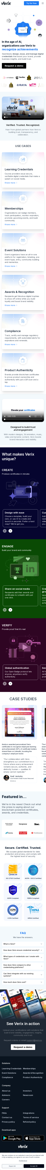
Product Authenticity (32, 1077)
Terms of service (31, 1117)
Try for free (31, 3)
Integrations (28, 1113)
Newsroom (28, 1095)
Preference (23, 1161)
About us (6, 1091)
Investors (27, 1091)
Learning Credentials (11, 1068)
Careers (6, 1099)
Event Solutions (9, 1073)
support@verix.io (34, 1040)
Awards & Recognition (33, 1073)
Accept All (33, 1166)
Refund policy (29, 1122)
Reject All (12, 1166)
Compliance (7, 1077)
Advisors (6, 1095)
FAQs (4, 1113)
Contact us (7, 1117)
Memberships (29, 1068)
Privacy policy (8, 1122)
